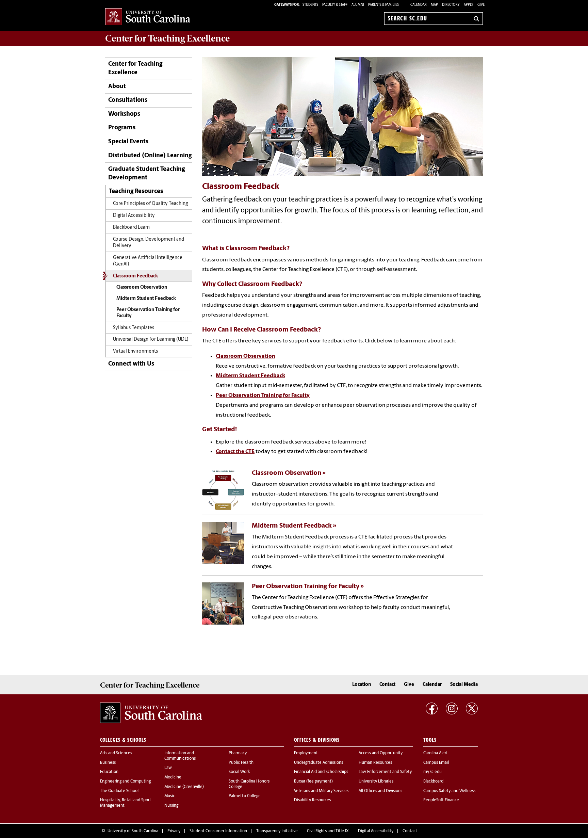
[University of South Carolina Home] (147, 17)
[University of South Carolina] (151, 712)
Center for (167, 38)
